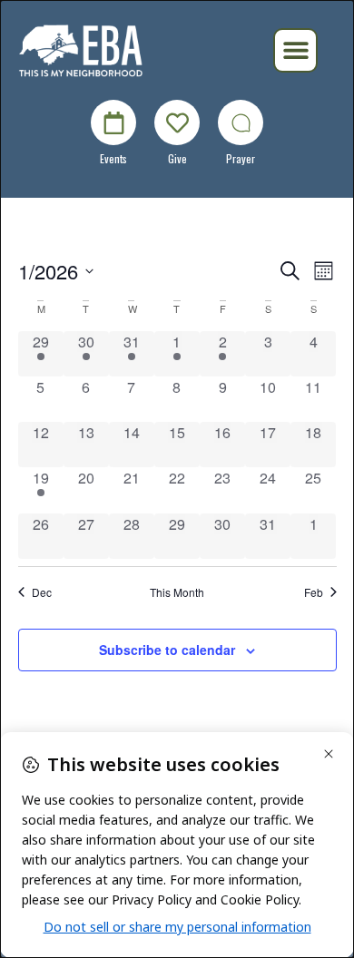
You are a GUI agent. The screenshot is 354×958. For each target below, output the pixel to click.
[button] (295, 50)
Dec (42, 592)
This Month (177, 592)
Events (113, 158)
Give (177, 158)
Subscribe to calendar (167, 649)
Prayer (240, 158)
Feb (313, 592)
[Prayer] (240, 122)
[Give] (177, 122)
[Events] (113, 122)
